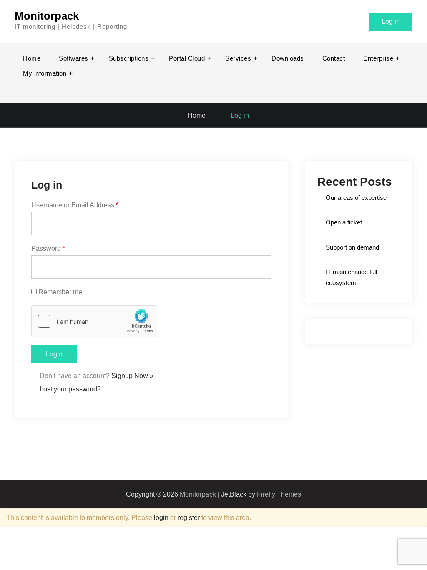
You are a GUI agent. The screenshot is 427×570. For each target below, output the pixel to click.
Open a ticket (344, 222)
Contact (333, 58)
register (189, 517)
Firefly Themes (279, 494)
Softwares (73, 58)
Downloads (287, 58)
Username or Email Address (74, 205)
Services (238, 58)
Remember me (60, 291)
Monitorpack (47, 16)
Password (48, 248)
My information (44, 73)
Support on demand (352, 247)
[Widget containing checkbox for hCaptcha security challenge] (94, 321)
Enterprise (378, 58)
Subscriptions (129, 58)
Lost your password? (70, 389)
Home (31, 58)
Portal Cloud (187, 58)
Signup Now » (132, 375)
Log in (391, 21)
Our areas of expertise (356, 197)
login (161, 517)
